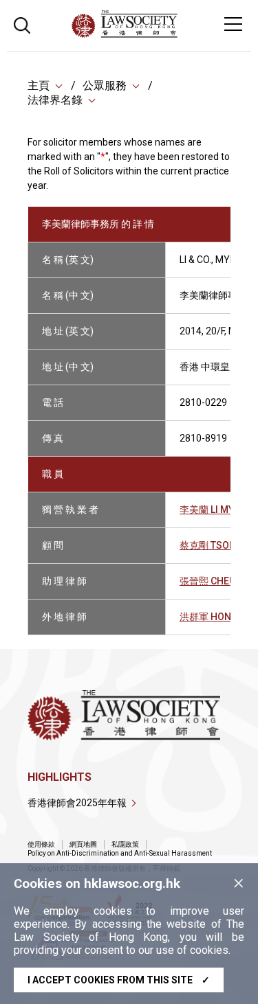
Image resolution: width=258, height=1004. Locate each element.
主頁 (39, 85)
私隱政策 (125, 844)
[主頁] (162, 34)
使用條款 (41, 844)
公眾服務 (105, 85)
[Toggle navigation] (233, 24)
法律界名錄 (55, 99)
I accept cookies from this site (119, 979)
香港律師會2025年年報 (77, 802)
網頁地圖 (83, 844)
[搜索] (22, 23)
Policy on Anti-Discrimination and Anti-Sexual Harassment (120, 853)
